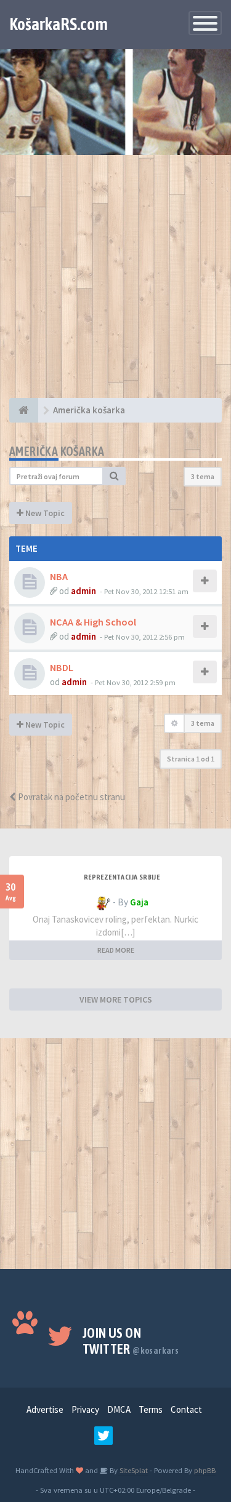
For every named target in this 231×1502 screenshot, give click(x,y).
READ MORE (115, 950)
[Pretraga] (114, 476)
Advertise (44, 1409)
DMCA (119, 1409)
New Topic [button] (44, 513)
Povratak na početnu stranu (70, 797)
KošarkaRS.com (58, 24)
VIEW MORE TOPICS (115, 999)
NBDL (61, 667)
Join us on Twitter (131, 1341)
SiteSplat (133, 1470)
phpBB (205, 1470)
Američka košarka (56, 451)
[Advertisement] (115, 282)
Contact (186, 1409)
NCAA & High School (93, 622)
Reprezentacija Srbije (122, 877)
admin (83, 591)
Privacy (85, 1409)
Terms (151, 1409)
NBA (59, 576)
